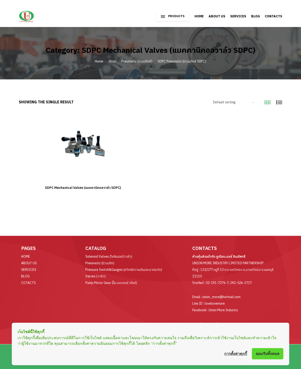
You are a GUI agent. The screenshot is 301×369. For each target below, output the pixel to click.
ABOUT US (217, 16)
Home (99, 61)
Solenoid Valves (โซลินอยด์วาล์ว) (108, 256)
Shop (112, 61)
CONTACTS (273, 16)
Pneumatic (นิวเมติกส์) (136, 61)
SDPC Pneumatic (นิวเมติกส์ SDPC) (182, 61)
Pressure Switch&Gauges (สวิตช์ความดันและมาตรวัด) (123, 269)
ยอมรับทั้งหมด (267, 353)
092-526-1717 (241, 283)
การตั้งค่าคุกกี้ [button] (235, 353)
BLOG (255, 16)
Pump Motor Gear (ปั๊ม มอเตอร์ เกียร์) (111, 283)
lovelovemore (215, 303)
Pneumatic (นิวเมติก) (99, 263)
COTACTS (28, 283)
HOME (199, 16)
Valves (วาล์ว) (95, 276)
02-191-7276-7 (217, 283)
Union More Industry (223, 310)
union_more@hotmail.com (221, 297)
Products (176, 16)
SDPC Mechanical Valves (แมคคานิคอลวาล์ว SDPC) (83, 187)
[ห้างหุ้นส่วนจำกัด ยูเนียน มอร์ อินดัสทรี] (39, 14)
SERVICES (238, 16)
